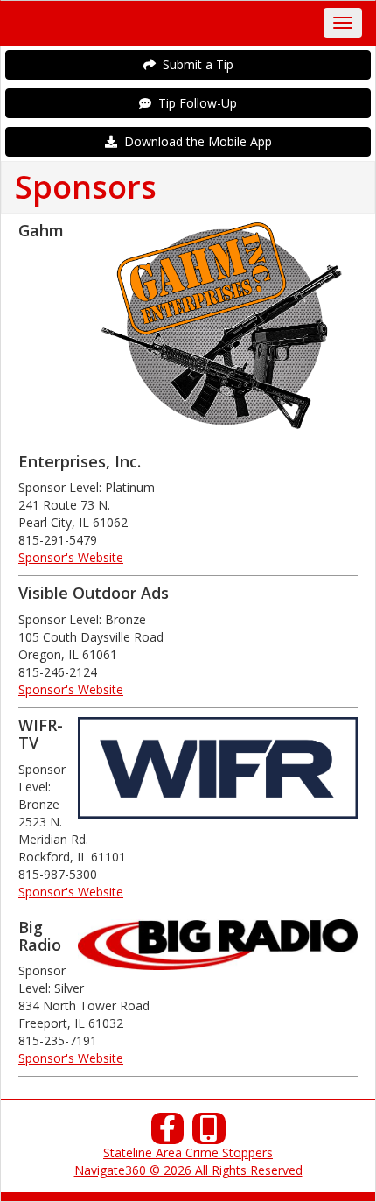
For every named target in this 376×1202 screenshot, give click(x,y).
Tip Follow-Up (194, 103)
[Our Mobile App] (209, 1133)
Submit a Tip (194, 64)
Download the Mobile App (194, 141)
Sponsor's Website (70, 557)
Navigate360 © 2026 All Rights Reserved (188, 1170)
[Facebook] (168, 1133)
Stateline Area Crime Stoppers (188, 1152)
